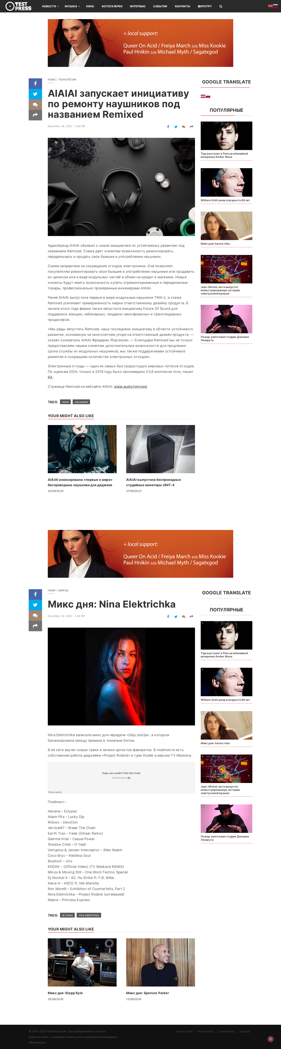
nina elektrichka (89, 915)
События (160, 6)
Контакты (182, 6)
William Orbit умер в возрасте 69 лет (225, 200)
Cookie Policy (227, 1031)
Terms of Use (184, 1031)
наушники (81, 401)
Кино (90, 6)
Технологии (67, 79)
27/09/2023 (133, 490)
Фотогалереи (112, 6)
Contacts (245, 1031)
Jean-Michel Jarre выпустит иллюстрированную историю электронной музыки (220, 290)
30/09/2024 (55, 490)
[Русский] (208, 96)
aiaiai (65, 401)
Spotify (206, 6)
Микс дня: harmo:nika (215, 243)
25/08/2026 (55, 999)
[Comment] (35, 104)
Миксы (63, 590)
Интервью (137, 6)
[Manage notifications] (271, 1039)
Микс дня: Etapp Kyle (65, 993)
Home (52, 79)
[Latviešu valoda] (203, 96)
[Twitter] (35, 94)
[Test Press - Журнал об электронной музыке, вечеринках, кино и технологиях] (21, 6)
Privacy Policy (205, 1031)
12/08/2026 (133, 999)
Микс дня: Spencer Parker (147, 993)
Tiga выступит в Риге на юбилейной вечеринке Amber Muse (224, 155)
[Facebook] (35, 83)
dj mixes (67, 915)
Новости (49, 6)
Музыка (71, 6)
